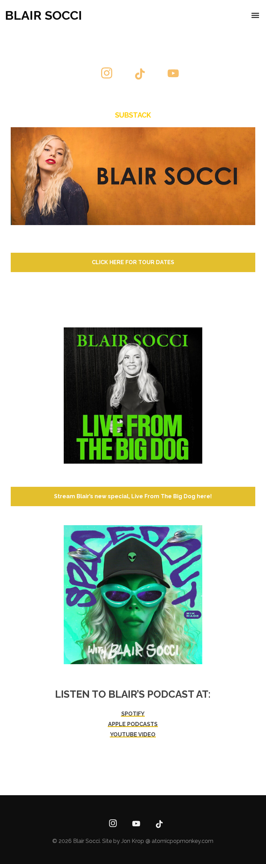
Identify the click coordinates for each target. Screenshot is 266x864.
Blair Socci (43, 15)
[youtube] (173, 79)
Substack (133, 115)
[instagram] (107, 75)
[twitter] (73, 75)
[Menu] (255, 15)
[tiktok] (140, 75)
